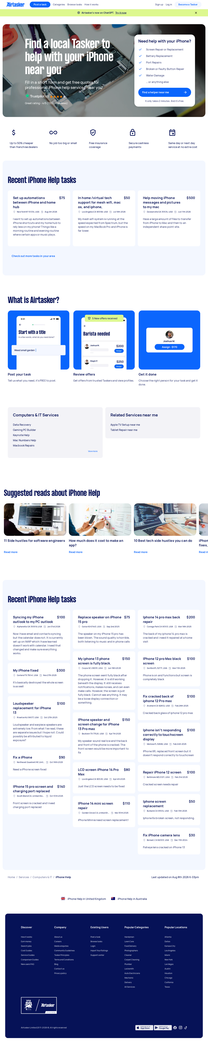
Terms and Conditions (64, 959)
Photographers (131, 950)
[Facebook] (175, 1028)
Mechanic (128, 977)
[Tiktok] (185, 1027)
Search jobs (26, 946)
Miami (167, 955)
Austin (167, 968)
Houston (168, 973)
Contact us (59, 968)
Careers (57, 941)
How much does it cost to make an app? (96, 542)
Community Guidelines (64, 950)
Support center (97, 955)
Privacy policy (60, 973)
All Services (129, 986)
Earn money (26, 941)
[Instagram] (180, 1027)
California (169, 982)
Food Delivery (130, 946)
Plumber (128, 964)
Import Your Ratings (99, 950)
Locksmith (129, 968)
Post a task (40, 4)
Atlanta (168, 937)
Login (93, 946)
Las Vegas (169, 964)
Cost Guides (26, 950)
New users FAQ (27, 964)
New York (169, 959)
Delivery (128, 982)
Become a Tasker (188, 4)
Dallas (167, 941)
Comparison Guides (30, 959)
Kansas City (170, 946)
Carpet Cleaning (131, 959)
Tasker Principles (61, 955)
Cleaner (128, 955)
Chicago (168, 977)
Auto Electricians (132, 973)
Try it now (121, 12)
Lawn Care (129, 941)
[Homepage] (15, 4)
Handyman (129, 937)
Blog (56, 964)
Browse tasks (96, 941)
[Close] (196, 12)
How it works (26, 937)
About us (58, 937)
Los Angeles (170, 950)
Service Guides (27, 955)
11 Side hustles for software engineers (34, 540)
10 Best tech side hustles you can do (163, 540)
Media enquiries (61, 946)
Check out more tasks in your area (33, 256)
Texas (167, 986)
